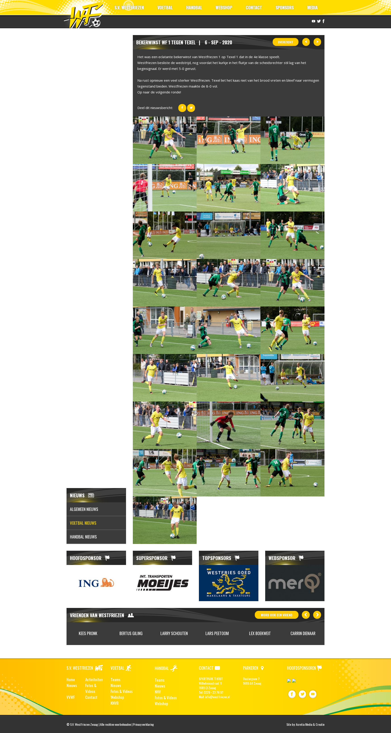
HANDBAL (194, 7)
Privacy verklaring (143, 724)
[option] (96, 583)
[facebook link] (322, 21)
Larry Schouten (174, 633)
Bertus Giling (131, 633)
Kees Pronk (88, 633)
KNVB (115, 703)
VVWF (71, 697)
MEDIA (312, 7)
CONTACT (254, 7)
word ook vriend (276, 614)
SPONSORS (285, 7)
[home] (85, 14)
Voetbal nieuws (83, 523)
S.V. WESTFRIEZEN (129, 7)
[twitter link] (318, 21)
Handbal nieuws (83, 537)
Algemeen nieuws (84, 509)
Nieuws (72, 685)
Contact (91, 697)
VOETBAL (165, 7)
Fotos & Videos (90, 688)
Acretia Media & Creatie (310, 724)
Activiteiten (94, 679)
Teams (115, 679)
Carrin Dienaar (303, 633)
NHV (158, 692)
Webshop (117, 697)
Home (71, 679)
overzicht (285, 42)
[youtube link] (313, 21)
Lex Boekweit (260, 633)
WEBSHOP (224, 7)
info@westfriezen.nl (217, 696)
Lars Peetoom (217, 633)
